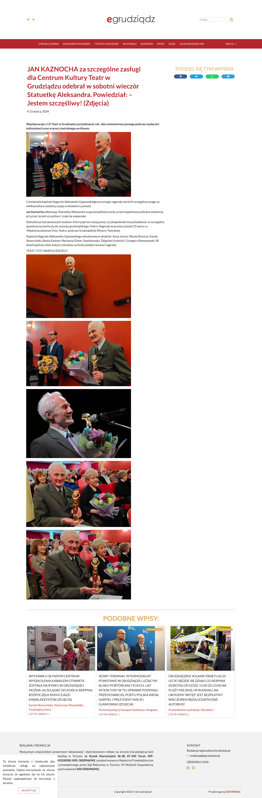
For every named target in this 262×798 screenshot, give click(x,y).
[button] (28, 790)
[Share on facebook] (180, 76)
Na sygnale (130, 43)
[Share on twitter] (196, 76)
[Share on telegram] (228, 76)
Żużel (172, 43)
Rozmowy (147, 43)
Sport (161, 43)
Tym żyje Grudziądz (106, 43)
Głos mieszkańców (192, 43)
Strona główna (48, 43)
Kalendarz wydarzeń (76, 43)
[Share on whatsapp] (212, 76)
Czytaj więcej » (39, 714)
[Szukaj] (231, 19)
